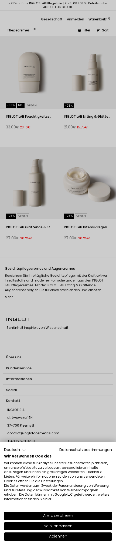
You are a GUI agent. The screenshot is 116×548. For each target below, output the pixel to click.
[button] (15, 450)
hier (48, 499)
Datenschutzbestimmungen (85, 449)
